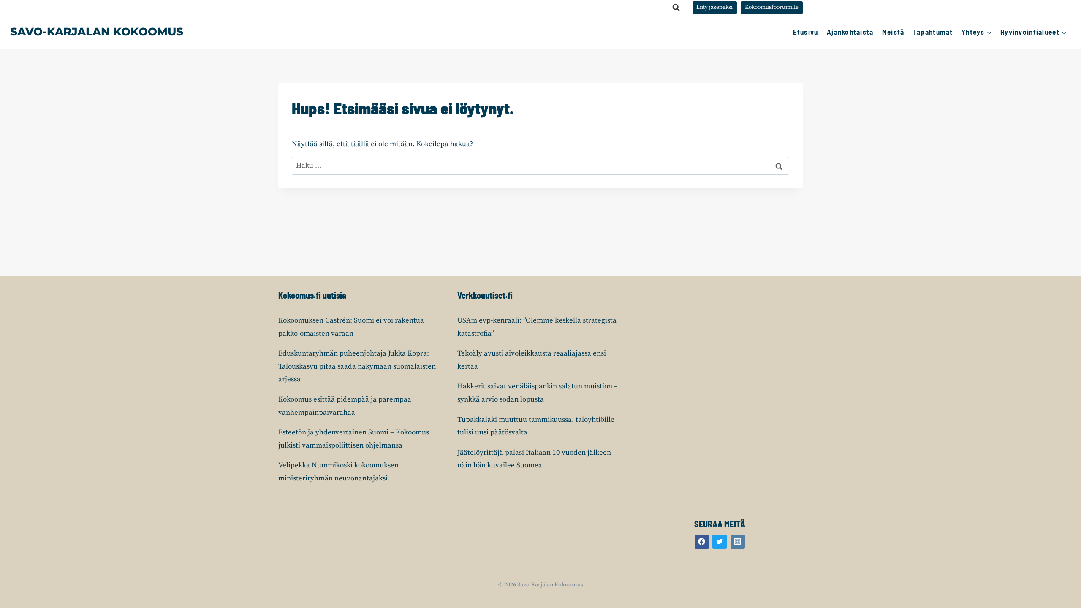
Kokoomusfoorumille (772, 7)
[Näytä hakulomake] (676, 7)
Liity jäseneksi (714, 7)
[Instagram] (738, 542)
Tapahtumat (933, 31)
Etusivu (805, 31)
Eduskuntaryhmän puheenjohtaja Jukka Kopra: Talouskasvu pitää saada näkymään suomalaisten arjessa (357, 366)
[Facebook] (702, 542)
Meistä (893, 31)
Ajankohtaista (850, 31)
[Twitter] (719, 542)
